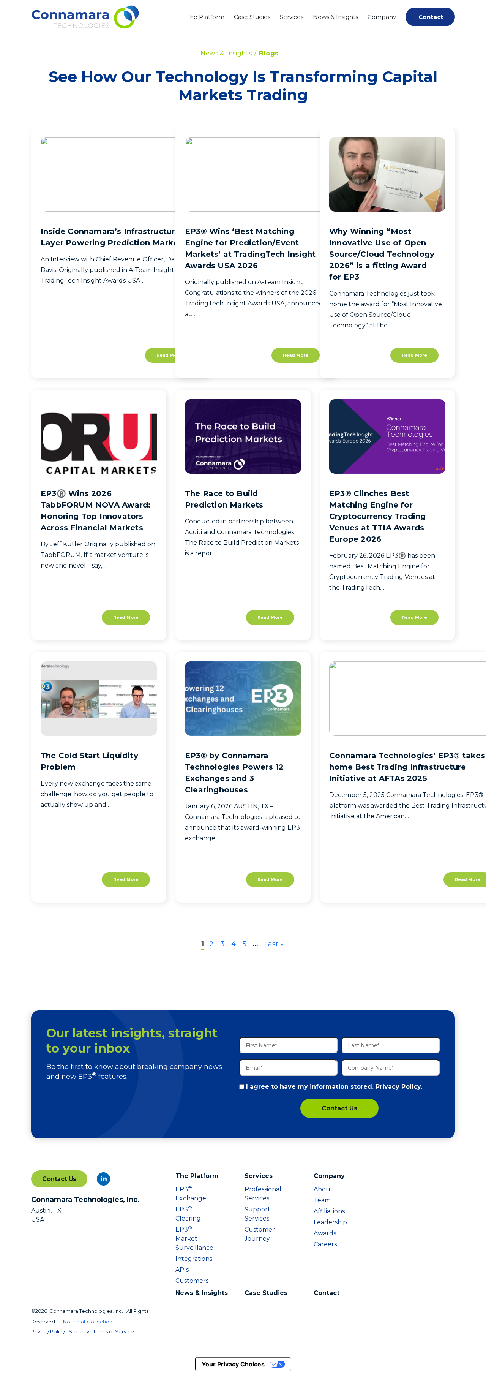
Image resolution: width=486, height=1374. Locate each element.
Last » (274, 944)
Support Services (256, 1214)
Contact (430, 17)
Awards (325, 1233)
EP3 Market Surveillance (186, 1238)
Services (291, 17)
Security (79, 1331)
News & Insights (335, 17)
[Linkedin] (103, 1179)
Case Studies (252, 17)
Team (322, 1200)
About (323, 1189)
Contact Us (339, 1108)
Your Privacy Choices (233, 1364)
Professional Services (256, 1194)
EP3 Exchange (186, 1193)
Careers (325, 1244)
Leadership (325, 1222)
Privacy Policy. (399, 1086)
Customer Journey (256, 1234)
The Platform (205, 17)
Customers (186, 1280)
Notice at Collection (87, 1322)
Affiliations (325, 1211)
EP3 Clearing (186, 1213)
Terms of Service (113, 1331)
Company (382, 17)
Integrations (186, 1258)
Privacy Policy (48, 1331)
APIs (182, 1269)
